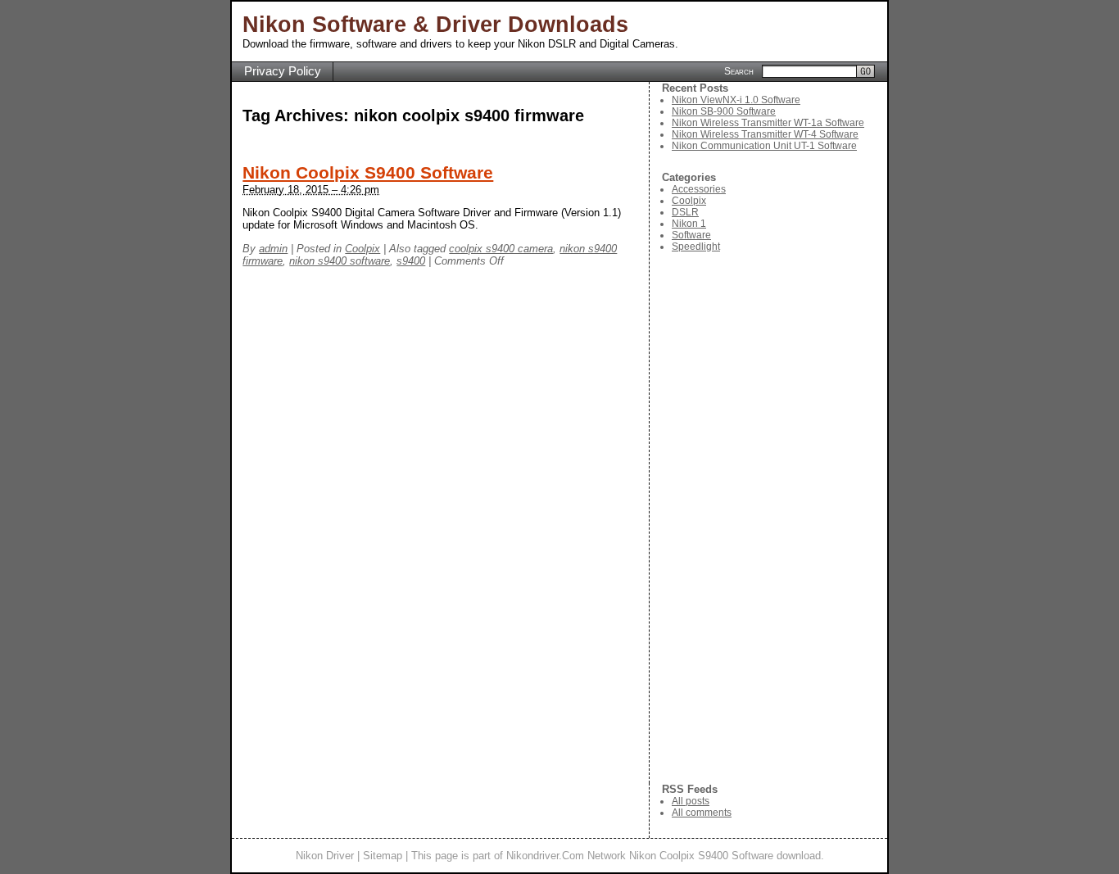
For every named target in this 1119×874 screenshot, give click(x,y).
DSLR (685, 212)
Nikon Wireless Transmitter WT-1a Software (768, 123)
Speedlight (696, 246)
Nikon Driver (325, 855)
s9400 (410, 261)
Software (691, 235)
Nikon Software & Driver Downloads (435, 24)
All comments (702, 812)
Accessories (699, 189)
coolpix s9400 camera (501, 248)
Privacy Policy (282, 71)
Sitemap (382, 855)
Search (739, 70)
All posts (690, 801)
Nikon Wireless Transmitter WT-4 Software (765, 134)
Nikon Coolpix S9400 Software (367, 173)
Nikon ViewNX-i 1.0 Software (736, 100)
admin (273, 248)
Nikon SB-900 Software (724, 111)
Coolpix (362, 248)
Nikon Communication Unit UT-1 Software (764, 146)
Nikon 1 (689, 223)
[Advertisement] (774, 517)
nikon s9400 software (339, 261)
